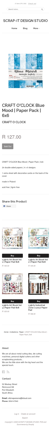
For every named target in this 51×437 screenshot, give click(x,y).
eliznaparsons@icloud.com (19, 398)
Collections (14, 332)
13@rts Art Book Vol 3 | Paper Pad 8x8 (12, 306)
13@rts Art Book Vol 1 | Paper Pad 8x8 (12, 260)
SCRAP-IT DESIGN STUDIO (25, 21)
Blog (25, 28)
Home (14, 28)
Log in (16, 414)
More (35, 28)
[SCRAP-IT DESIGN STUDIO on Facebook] (3, 371)
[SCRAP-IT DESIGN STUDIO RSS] (8, 371)
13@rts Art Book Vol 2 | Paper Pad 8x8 (38, 260)
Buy (12, 255)
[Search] (42, 9)
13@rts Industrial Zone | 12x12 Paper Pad (37, 307)
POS (41, 422)
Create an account (28, 414)
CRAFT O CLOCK (14, 122)
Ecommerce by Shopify (25, 424)
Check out (32, 3)
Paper (21, 332)
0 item (21, 3)
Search (25, 418)
